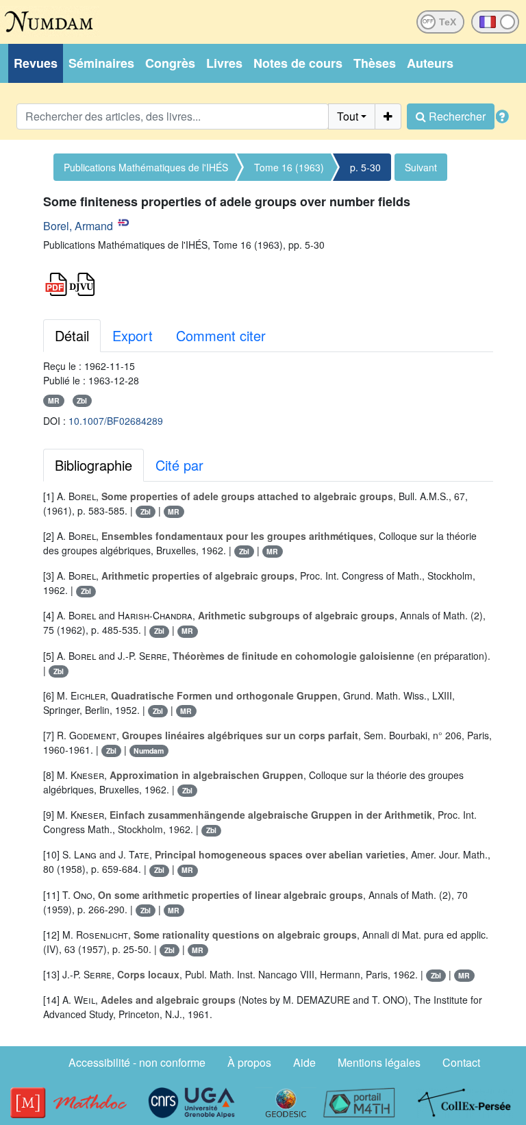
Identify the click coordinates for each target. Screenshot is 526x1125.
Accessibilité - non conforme (136, 1062)
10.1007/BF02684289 (115, 421)
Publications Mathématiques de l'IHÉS (146, 167)
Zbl (82, 400)
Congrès (170, 63)
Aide (304, 1062)
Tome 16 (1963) (289, 167)
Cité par (179, 465)
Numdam (149, 750)
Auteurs (430, 63)
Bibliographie (93, 465)
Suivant (421, 167)
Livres (224, 63)
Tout (347, 116)
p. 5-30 (365, 167)
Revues (36, 63)
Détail (72, 335)
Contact (461, 1062)
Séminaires (101, 63)
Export (132, 335)
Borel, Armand (78, 226)
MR (54, 400)
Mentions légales (379, 1062)
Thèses (374, 63)
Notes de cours (297, 63)
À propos (249, 1062)
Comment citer (221, 335)
